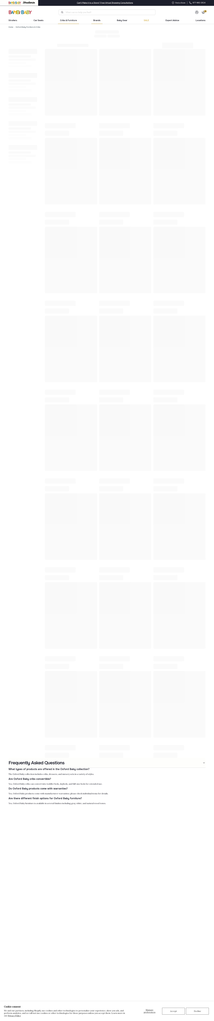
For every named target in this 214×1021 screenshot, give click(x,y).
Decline (197, 1011)
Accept (173, 1011)
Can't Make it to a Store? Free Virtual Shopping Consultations (105, 2)
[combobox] (108, 12)
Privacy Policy (14, 1015)
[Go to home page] (20, 12)
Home (11, 27)
